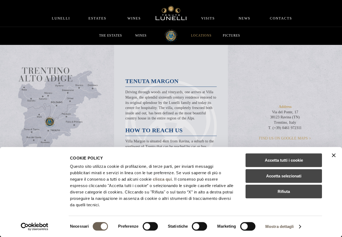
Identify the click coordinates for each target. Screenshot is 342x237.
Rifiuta (284, 191)
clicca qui (162, 179)
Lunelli (61, 18)
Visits (208, 18)
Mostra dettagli (279, 226)
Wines (134, 18)
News (244, 18)
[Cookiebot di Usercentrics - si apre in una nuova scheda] (34, 227)
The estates (110, 35)
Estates (97, 18)
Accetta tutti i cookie (284, 160)
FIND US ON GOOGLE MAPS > (285, 138)
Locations (201, 35)
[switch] (150, 226)
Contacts (281, 18)
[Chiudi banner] (334, 155)
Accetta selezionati (283, 176)
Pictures (231, 35)
